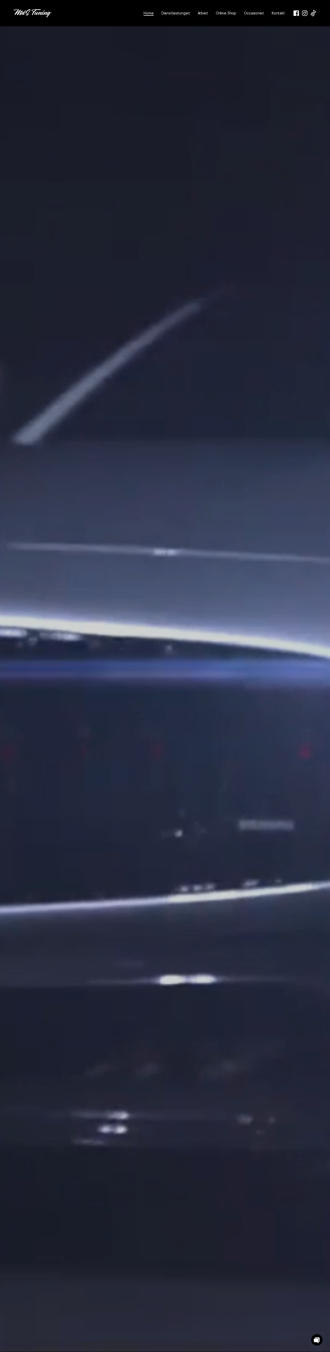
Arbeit (203, 13)
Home (148, 13)
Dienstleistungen (175, 13)
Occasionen (254, 13)
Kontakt (278, 13)
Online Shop (226, 13)
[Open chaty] (317, 1340)
